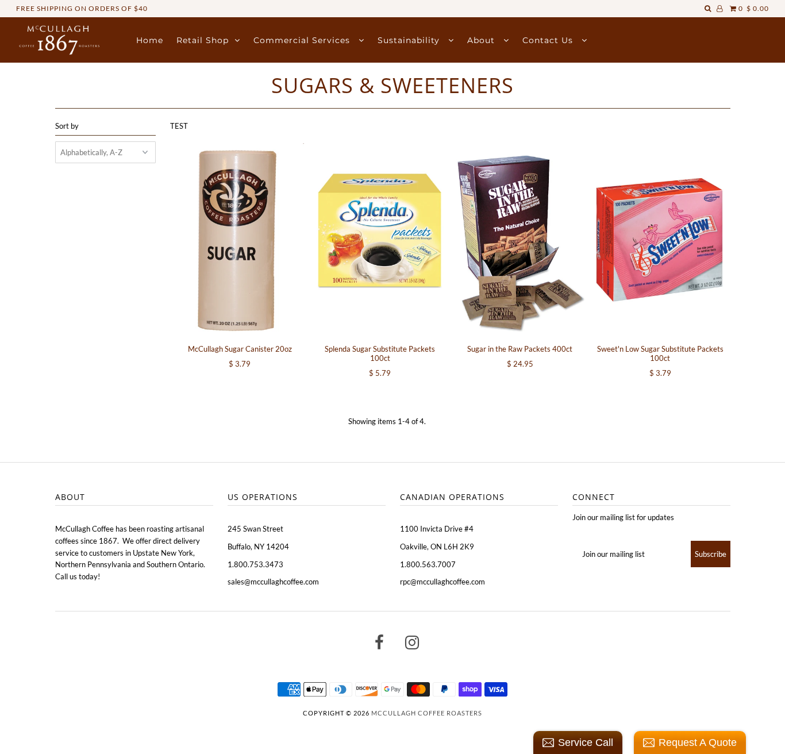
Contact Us (549, 40)
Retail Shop (202, 40)
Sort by (67, 125)
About (482, 40)
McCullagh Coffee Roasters (426, 713)
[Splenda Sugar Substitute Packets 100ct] (379, 239)
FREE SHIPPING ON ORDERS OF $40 (82, 8)
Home (149, 40)
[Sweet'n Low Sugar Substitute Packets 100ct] (660, 239)
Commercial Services (303, 40)
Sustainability (410, 40)
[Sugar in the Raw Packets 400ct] (520, 239)
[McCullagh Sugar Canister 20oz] (240, 239)
